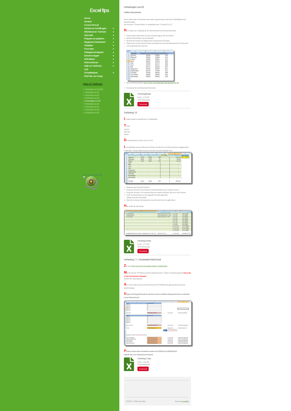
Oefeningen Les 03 (92, 95)
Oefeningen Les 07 (92, 106)
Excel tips (99, 10)
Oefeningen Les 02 (92, 92)
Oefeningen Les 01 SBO (94, 89)
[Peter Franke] (84, 177)
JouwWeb (185, 401)
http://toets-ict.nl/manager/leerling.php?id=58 (161, 83)
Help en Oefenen (93, 84)
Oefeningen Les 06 (92, 103)
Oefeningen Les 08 (92, 109)
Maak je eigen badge (97, 175)
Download (143, 104)
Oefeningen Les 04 (92, 98)
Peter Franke (86, 175)
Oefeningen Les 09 (92, 112)
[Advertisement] (152, 384)
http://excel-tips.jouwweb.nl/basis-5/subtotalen (149, 266)
